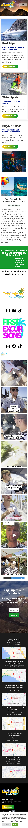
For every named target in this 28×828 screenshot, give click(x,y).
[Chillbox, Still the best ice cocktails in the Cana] (14, 508)
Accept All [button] (15, 824)
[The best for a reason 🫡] (14, 454)
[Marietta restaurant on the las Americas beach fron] (14, 400)
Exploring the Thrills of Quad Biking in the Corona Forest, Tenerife (19, 262)
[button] (23, 4)
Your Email (12, 607)
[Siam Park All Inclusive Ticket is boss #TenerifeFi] (14, 535)
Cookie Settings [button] (6, 824)
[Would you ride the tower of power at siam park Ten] (14, 373)
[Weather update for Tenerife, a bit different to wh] (14, 481)
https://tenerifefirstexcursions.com (14, 803)
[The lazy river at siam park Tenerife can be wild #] (14, 427)
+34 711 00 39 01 (10, 799)
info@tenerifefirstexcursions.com (14, 801)
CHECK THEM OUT (10, 66)
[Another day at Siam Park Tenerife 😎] (14, 562)
